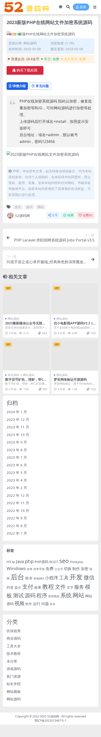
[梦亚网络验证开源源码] (74, 355)
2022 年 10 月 (18, 510)
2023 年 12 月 (18, 419)
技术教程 (14, 653)
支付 (27, 586)
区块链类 (14, 630)
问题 (45, 603)
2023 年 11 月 (18, 427)
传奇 (29, 569)
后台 (18, 207)
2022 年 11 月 (18, 502)
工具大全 (14, 646)
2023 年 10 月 (18, 434)
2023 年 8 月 (17, 449)
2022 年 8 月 (17, 525)
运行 (36, 603)
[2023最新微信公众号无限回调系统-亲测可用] (26, 298)
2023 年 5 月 (17, 472)
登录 (83, 7)
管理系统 (53, 596)
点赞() (87, 215)
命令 (29, 578)
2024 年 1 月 (17, 411)
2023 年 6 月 (17, 465)
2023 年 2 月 (17, 487)
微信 (89, 577)
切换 (67, 568)
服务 (79, 586)
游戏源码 (14, 668)
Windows (16, 568)
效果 (37, 587)
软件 (28, 604)
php (29, 561)
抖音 (10, 587)
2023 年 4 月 (17, 480)
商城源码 (39, 578)
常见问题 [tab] (42, 86)
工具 (64, 577)
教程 (48, 586)
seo (64, 561)
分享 (55, 215)
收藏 (70, 215)
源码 (30, 595)
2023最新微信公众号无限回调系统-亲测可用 (25, 325)
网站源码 (30, 43)
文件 (60, 586)
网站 (41, 207)
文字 (70, 587)
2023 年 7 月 (17, 457)
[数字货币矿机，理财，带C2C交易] (26, 355)
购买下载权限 (27, 70)
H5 (9, 561)
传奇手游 (39, 569)
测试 (18, 595)
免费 (50, 568)
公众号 (58, 569)
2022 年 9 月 (17, 518)
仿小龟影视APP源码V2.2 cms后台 (73, 325)
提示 (29, 207)
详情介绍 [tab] (19, 86)
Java (20, 561)
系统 (66, 595)
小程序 (51, 578)
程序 (41, 595)
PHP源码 (41, 561)
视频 (19, 603)
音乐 (52, 604)
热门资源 (14, 676)
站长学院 (14, 683)
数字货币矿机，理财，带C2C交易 (25, 381)
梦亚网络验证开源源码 (70, 379)
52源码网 (22, 215)
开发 (76, 576)
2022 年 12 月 (18, 495)
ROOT (53, 562)
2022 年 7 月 (17, 533)
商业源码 (13, 375)
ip (13, 561)
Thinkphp (76, 562)
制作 (76, 568)
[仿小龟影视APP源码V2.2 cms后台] (74, 298)
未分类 (12, 661)
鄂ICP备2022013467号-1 (50, 721)
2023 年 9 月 (17, 442)
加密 (84, 568)
